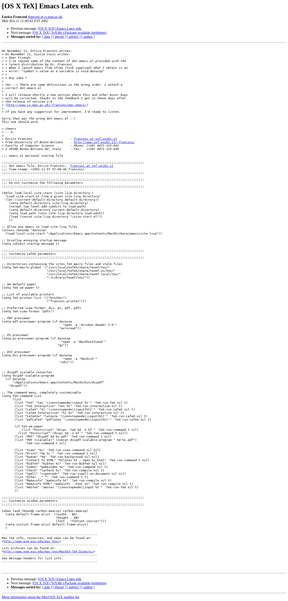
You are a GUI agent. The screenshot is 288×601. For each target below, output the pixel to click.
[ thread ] (59, 37)
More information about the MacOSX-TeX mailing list (40, 597)
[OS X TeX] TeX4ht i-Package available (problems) (69, 33)
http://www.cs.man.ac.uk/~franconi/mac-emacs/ (46, 105)
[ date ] (47, 37)
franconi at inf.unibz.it (95, 138)
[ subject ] (74, 37)
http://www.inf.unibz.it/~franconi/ (104, 142)
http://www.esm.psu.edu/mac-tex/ (31, 541)
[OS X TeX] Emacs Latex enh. (60, 28)
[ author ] (87, 37)
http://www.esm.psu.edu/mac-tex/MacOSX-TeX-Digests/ (49, 551)
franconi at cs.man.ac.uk (45, 17)
